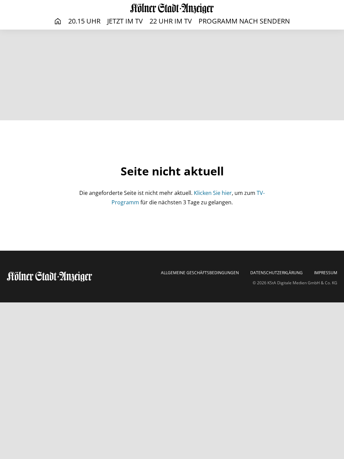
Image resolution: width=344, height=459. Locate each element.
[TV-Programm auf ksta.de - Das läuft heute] (172, 8)
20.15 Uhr (84, 21)
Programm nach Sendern (244, 21)
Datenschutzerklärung (276, 273)
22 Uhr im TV (170, 21)
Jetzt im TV (125, 21)
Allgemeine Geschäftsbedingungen (200, 273)
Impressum (325, 273)
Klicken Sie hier (213, 193)
